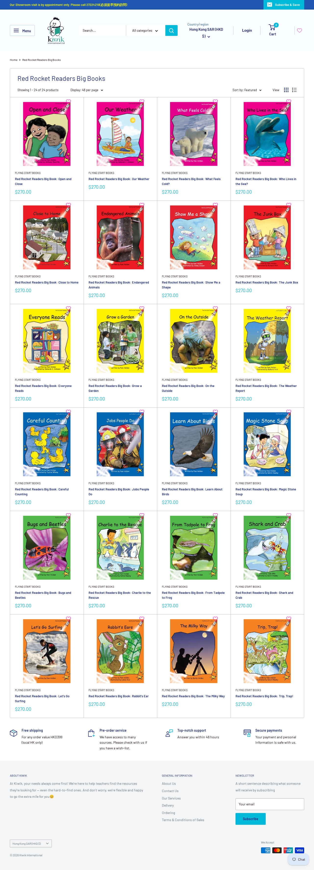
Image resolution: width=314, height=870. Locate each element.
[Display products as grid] (286, 90)
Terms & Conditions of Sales (183, 820)
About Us (169, 783)
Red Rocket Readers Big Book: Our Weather (119, 179)
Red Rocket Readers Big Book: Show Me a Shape (191, 284)
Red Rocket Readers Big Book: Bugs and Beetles (43, 595)
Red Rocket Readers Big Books (41, 59)
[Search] (171, 30)
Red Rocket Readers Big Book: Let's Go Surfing (42, 698)
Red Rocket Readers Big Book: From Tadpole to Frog (193, 595)
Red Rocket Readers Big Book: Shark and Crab (264, 595)
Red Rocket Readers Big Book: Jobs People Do (119, 491)
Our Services (171, 798)
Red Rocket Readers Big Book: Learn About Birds (192, 491)
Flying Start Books (27, 172)
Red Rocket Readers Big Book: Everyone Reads (43, 388)
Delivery (168, 805)
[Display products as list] (294, 90)
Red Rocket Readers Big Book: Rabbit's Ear (119, 696)
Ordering (168, 813)
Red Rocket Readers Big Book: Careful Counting (42, 491)
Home (13, 59)
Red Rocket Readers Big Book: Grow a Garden (115, 388)
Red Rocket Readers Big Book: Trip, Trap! (264, 696)
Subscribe (250, 819)
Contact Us (170, 791)
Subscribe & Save (287, 5)
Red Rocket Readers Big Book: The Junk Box (267, 282)
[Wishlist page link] (299, 30)
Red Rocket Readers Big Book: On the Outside (188, 388)
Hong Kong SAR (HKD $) (27, 843)
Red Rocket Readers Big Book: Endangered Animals (119, 284)
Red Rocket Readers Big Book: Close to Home (46, 282)
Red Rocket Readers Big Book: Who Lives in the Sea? (266, 181)
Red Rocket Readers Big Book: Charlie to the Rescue (120, 595)
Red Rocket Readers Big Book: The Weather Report (266, 388)
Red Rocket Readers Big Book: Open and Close (43, 181)
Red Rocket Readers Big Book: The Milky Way (193, 696)
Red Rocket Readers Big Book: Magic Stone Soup (266, 491)
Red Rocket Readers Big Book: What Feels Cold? (191, 181)
